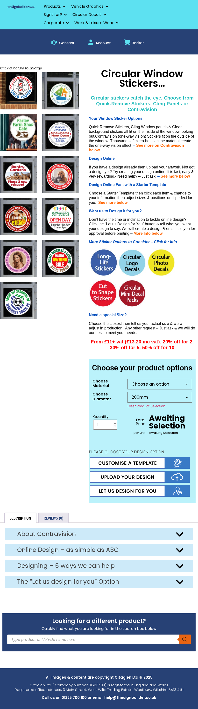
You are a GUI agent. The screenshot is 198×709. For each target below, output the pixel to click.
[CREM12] (18, 300)
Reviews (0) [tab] (53, 518)
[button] (55, 6)
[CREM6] (60, 174)
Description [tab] (20, 518)
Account (103, 42)
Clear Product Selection (146, 406)
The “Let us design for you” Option (68, 581)
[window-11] (18, 90)
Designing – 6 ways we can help (66, 566)
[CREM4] (18, 174)
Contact (67, 42)
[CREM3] (60, 132)
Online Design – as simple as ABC (68, 550)
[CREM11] (60, 258)
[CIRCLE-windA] (60, 90)
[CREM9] (60, 216)
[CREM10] (18, 258)
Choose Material (100, 383)
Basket (138, 42)
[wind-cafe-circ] (18, 132)
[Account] (90, 42)
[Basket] (127, 42)
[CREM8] (18, 216)
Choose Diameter (101, 396)
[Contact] (54, 42)
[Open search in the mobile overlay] (99, 639)
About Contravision (46, 534)
